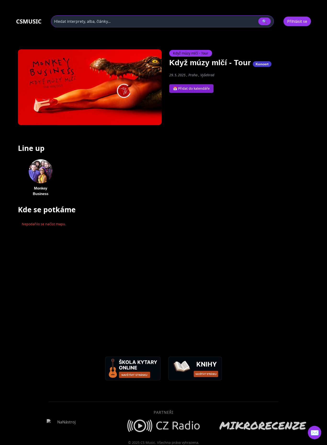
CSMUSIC (28, 21)
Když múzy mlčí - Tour (190, 53)
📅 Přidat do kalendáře (191, 88)
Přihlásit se (297, 21)
